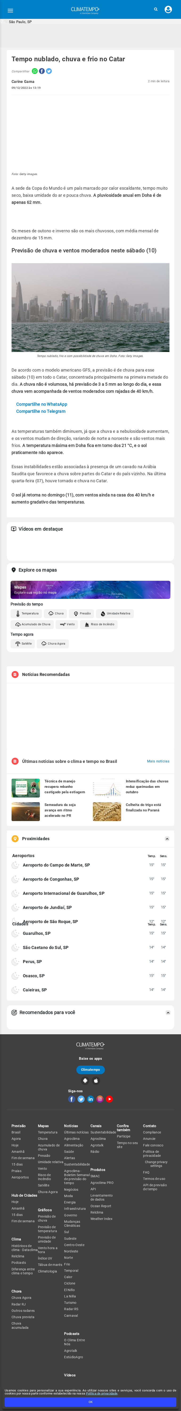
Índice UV (45, 1258)
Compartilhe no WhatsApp (41, 404)
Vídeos (70, 1375)
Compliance (152, 1132)
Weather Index (101, 1219)
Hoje (15, 1145)
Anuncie (149, 1139)
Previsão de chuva (47, 1218)
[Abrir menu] (10, 10)
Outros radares (23, 1311)
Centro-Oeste (74, 1245)
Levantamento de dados (101, 1197)
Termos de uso (154, 1179)
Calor (68, 1277)
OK (91, 1402)
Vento (71, 624)
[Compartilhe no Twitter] (48, 71)
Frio (67, 1264)
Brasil (16, 1132)
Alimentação (73, 1145)
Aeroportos (20, 1177)
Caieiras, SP (35, 989)
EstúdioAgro (73, 1357)
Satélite (27, 643)
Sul (66, 1232)
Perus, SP (32, 961)
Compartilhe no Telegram (41, 411)
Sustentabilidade (77, 1164)
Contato (149, 1126)
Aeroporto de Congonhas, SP (51, 879)
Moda (68, 1196)
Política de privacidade (102, 1393)
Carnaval (71, 1315)
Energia (70, 1202)
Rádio (94, 1151)
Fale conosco (153, 1145)
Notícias (71, 1126)
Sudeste (70, 1238)
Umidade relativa (51, 1162)
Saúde (69, 1151)
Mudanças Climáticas (72, 1223)
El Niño (69, 1290)
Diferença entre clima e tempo (23, 1271)
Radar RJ (19, 1304)
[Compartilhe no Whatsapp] (33, 71)
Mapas (43, 1126)
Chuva (59, 613)
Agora (16, 1139)
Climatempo (90, 1070)
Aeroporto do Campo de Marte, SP (56, 865)
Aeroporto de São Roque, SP (50, 921)
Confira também (123, 1128)
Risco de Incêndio (102, 624)
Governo (70, 1215)
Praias (16, 1171)
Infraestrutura (75, 1209)
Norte (68, 1258)
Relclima (18, 1256)
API (93, 1189)
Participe (124, 1136)
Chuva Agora (56, 643)
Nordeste (71, 1251)
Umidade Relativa (119, 613)
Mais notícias (158, 761)
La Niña (70, 1296)
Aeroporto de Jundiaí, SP (47, 907)
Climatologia (47, 1271)
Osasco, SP (34, 975)
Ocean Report (100, 1206)
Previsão (19, 1126)
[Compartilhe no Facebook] (41, 71)
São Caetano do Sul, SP (46, 947)
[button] (155, 9)
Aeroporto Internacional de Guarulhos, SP (64, 893)
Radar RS (71, 1309)
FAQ (146, 1172)
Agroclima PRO (102, 1183)
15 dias (17, 1164)
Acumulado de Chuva (36, 624)
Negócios (71, 1189)
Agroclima (72, 1139)
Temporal (71, 1270)
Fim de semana (23, 1158)
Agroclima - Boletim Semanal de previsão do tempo (77, 1177)
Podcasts (19, 1262)
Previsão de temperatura (47, 1229)
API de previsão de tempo (155, 1187)
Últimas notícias (76, 1132)
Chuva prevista (23, 1317)
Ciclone (69, 1283)
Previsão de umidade (47, 1239)
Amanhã (18, 1151)
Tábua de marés (50, 1265)
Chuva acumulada (20, 1325)
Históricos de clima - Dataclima (25, 1248)
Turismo (70, 1303)
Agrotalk (70, 1351)
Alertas (69, 1158)
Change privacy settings (156, 1164)
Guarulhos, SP (37, 933)
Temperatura (30, 613)
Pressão (85, 613)
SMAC (95, 1176)
